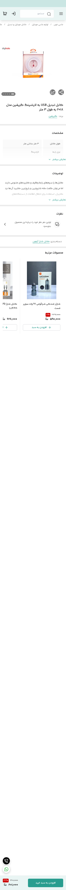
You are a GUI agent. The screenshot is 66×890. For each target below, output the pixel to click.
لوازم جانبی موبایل (40, 24)
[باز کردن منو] (60, 13)
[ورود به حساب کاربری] (14, 13)
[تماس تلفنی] (6, 860)
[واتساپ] (6, 869)
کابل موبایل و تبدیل (16, 24)
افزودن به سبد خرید (46, 883)
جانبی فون (58, 24)
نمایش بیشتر (59, 159)
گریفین (53, 116)
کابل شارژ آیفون (41, 242)
